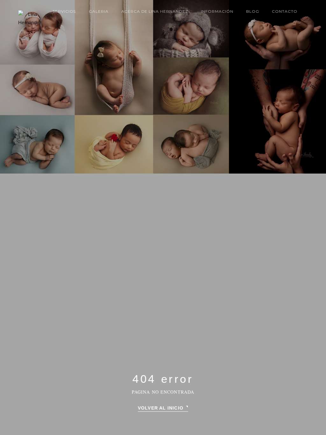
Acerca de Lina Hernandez (154, 11)
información (217, 11)
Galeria (99, 11)
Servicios (64, 11)
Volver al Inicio (160, 407)
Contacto (284, 11)
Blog (252, 11)
